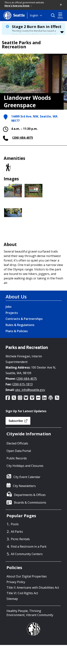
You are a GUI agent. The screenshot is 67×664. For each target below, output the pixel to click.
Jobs (9, 307)
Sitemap (12, 599)
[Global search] (54, 15)
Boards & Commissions (30, 502)
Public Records (17, 458)
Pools (15, 524)
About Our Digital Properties (27, 576)
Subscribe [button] (16, 421)
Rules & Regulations (20, 325)
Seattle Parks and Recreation (21, 44)
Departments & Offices (30, 495)
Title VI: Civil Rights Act (22, 593)
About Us (16, 296)
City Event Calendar (26, 477)
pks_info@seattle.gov (30, 390)
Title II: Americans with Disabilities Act (33, 587)
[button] (61, 5)
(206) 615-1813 (22, 384)
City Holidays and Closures (25, 466)
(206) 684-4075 (22, 138)
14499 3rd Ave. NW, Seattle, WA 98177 (34, 118)
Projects (12, 313)
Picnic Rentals (20, 539)
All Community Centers (27, 554)
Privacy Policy (16, 582)
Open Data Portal (19, 451)
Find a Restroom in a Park (29, 546)
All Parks (17, 532)
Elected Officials (17, 443)
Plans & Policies (17, 331)
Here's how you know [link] (17, 5)
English (34, 15)
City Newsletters (24, 486)
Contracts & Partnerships (24, 319)
